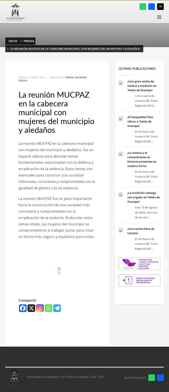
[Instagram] (40, 308)
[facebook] (151, 6)
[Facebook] (23, 308)
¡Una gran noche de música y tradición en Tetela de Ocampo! (141, 85)
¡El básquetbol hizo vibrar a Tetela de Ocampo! (140, 121)
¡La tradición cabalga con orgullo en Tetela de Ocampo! (143, 197)
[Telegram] (57, 308)
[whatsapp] (143, 6)
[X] (31, 308)
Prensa (70, 77)
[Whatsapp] (48, 308)
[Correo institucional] (160, 6)
